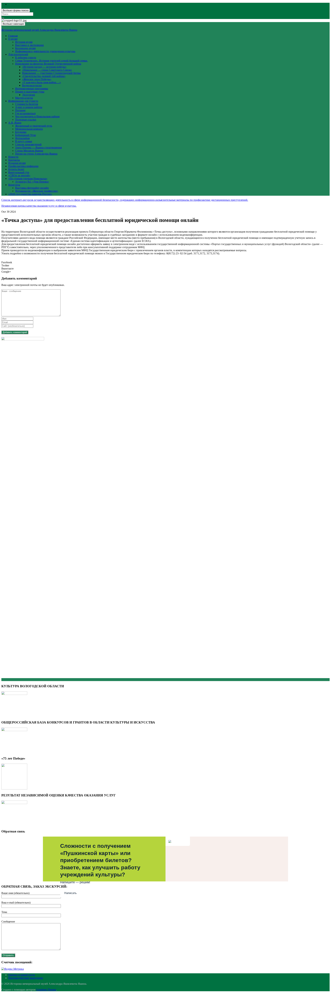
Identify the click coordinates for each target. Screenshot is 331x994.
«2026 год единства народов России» (30, 194)
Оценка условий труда (21, 974)
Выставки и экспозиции (29, 45)
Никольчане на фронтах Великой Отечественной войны (48, 63)
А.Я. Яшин (14, 122)
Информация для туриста (23, 100)
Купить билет (16, 169)
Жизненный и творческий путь (33, 125)
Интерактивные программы (31, 88)
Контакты (14, 159)
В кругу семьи (23, 141)
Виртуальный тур (18, 172)
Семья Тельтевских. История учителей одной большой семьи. (51, 60)
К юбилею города (25, 57)
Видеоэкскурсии (32, 85)
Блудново (20, 132)
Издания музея (17, 163)
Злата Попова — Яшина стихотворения (38, 147)
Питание (20, 110)
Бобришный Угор (25, 135)
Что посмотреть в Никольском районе (37, 116)
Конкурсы (14, 184)
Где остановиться (25, 113)
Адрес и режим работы (28, 107)
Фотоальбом (22, 138)
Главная (13, 35)
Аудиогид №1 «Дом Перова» (32, 181)
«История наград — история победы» (44, 66)
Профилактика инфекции (23, 166)
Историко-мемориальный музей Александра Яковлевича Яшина (39, 29)
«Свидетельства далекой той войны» (44, 76)
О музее (13, 38)
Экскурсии (28, 94)
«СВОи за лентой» (19, 175)
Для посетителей (18, 54)
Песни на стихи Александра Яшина (36, 153)
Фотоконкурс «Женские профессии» (36, 190)
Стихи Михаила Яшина (29, 150)
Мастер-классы (24, 97)
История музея (23, 42)
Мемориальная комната (29, 128)
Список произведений (28, 144)
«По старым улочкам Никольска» (27, 178)
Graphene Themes (46, 989)
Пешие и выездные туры (29, 91)
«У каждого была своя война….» (41, 82)
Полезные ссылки (25, 119)
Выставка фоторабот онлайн (32, 187)
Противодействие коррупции (25, 977)
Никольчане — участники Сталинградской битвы (51, 73)
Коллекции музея (25, 48)
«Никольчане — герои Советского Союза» (47, 69)
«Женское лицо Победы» (36, 79)
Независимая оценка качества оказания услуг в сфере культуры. (39, 205)
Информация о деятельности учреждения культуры (45, 51)
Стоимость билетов (26, 104)
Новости (13, 156)
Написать (70, 893)
